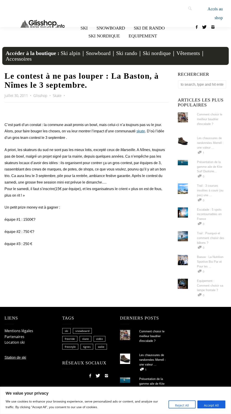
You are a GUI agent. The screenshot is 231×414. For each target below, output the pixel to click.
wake (101, 347)
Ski (84, 27)
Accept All (211, 405)
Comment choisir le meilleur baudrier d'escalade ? (209, 119)
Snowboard (111, 27)
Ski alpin (70, 53)
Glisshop (40, 95)
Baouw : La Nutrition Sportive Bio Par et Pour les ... (210, 261)
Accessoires (19, 59)
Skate (57, 95)
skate (140, 131)
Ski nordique (104, 35)
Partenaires (14, 336)
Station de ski (15, 357)
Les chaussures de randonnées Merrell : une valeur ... (210, 142)
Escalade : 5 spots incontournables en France (209, 214)
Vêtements (188, 53)
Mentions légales (19, 330)
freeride (70, 339)
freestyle (70, 347)
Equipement (143, 35)
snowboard (82, 331)
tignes (87, 347)
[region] (115, 400)
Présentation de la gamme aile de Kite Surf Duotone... (209, 166)
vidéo (99, 339)
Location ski (15, 342)
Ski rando (126, 53)
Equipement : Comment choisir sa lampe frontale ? (210, 285)
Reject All (182, 405)
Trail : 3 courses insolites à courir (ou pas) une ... (210, 190)
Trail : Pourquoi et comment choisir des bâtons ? (210, 238)
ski (66, 331)
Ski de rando (149, 27)
